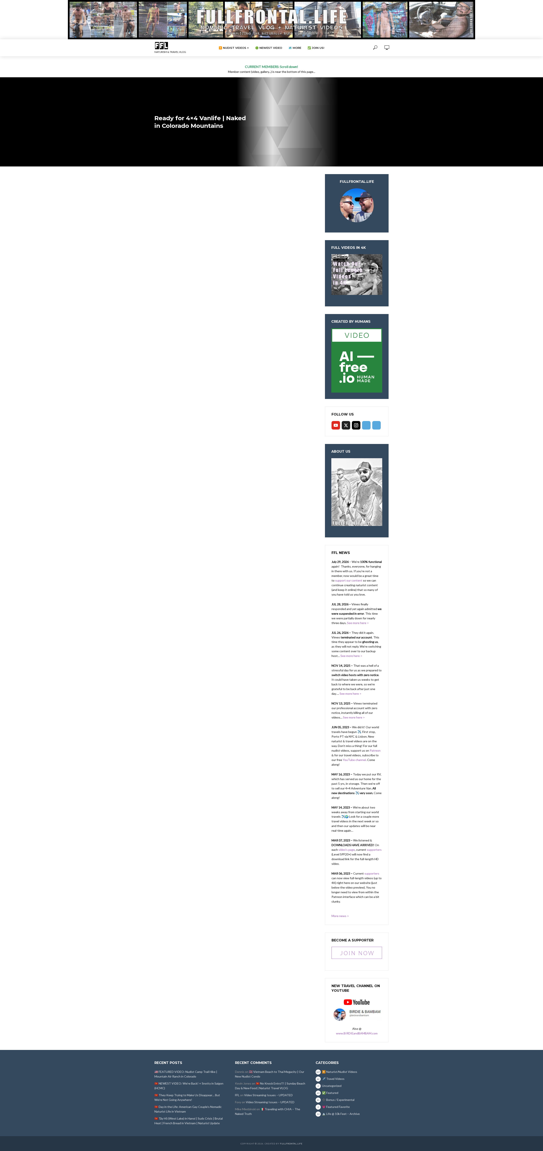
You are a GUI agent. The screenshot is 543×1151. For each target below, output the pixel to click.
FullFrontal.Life (291, 1143)
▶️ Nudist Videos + (234, 47)
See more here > (358, 623)
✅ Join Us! (316, 47)
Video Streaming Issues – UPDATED (268, 1095)
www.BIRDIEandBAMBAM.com (357, 1033)
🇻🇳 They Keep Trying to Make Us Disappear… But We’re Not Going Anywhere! (187, 1097)
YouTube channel (354, 760)
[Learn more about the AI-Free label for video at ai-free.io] (356, 360)
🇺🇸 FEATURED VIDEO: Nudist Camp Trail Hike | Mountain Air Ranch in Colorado (185, 1074)
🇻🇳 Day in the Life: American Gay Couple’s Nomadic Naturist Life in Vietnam (188, 1109)
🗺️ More (294, 47)
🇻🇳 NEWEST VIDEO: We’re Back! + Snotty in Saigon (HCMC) (188, 1086)
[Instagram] (356, 425)
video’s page (347, 849)
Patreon (375, 750)
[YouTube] (336, 425)
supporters (374, 849)
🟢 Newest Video (268, 47)
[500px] (366, 425)
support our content (348, 580)
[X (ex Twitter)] (346, 425)
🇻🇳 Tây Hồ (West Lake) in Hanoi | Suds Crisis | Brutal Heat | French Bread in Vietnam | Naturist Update (188, 1121)
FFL (237, 1095)
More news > (340, 916)
